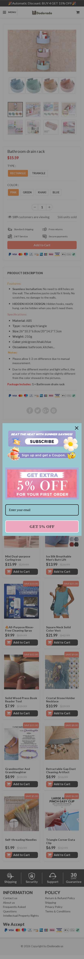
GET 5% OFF (42, 526)
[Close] (77, 428)
